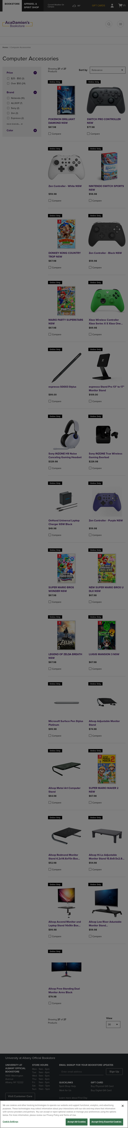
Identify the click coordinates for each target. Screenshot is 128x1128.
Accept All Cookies (77, 1121)
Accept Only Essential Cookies (106, 1121)
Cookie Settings (10, 1121)
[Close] (122, 1105)
